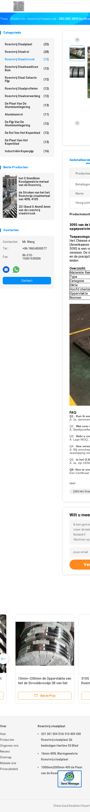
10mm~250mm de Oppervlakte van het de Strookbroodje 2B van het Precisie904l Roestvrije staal (32, 683)
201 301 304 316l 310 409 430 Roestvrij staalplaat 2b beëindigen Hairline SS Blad (61, 739)
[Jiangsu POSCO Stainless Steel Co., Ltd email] (6, 269)
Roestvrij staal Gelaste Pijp (27, 79)
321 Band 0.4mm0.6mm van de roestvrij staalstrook (34, 210)
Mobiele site (8, 763)
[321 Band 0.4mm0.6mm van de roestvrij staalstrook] (10, 211)
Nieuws (5, 751)
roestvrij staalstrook (27, 59)
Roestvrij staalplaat (27, 44)
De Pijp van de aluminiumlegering (27, 123)
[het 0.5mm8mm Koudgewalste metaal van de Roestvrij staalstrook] (10, 182)
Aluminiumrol (27, 114)
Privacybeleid (9, 769)
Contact (26, 280)
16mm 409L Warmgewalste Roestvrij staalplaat (59, 756)
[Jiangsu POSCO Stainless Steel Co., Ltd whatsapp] (16, 269)
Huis (3, 734)
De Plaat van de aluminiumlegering (27, 105)
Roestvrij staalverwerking (27, 96)
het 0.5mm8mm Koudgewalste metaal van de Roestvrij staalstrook (34, 182)
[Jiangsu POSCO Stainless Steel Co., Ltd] (18, 6)
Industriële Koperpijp (27, 151)
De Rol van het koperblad (27, 132)
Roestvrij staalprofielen (27, 88)
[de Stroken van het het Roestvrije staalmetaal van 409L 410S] (10, 196)
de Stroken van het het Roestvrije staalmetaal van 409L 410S (34, 196)
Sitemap (6, 757)
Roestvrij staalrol (27, 51)
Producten (7, 739)
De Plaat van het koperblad (27, 142)
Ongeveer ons (9, 745)
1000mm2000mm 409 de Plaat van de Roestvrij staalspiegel (61, 770)
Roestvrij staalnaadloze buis (27, 68)
